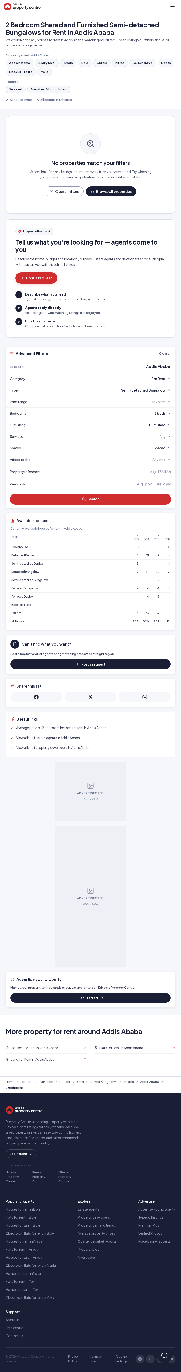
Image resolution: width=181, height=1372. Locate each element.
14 (137, 555)
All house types (21, 99)
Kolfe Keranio (143, 63)
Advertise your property (156, 1209)
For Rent (27, 1082)
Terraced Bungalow (24, 588)
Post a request (39, 277)
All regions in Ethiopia (56, 99)
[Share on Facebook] (36, 697)
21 (147, 555)
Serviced (15, 89)
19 (168, 621)
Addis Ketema (19, 63)
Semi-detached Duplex (27, 563)
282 (156, 621)
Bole (84, 63)
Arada (68, 63)
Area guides (87, 1257)
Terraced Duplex (22, 596)
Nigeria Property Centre (12, 1176)
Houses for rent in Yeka (23, 1273)
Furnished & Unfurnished (49, 89)
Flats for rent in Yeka (21, 1281)
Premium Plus (148, 1225)
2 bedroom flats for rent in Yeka (30, 1297)
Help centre (14, 1328)
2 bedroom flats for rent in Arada (31, 1265)
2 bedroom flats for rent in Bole (30, 1233)
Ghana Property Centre (65, 1176)
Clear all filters (67, 191)
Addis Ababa (149, 1082)
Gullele (102, 63)
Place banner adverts (154, 1241)
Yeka (44, 72)
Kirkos (119, 63)
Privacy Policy (73, 1359)
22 (157, 572)
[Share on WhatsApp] (145, 697)
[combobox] (101, 366)
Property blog (89, 1249)
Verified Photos (150, 1233)
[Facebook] (140, 1359)
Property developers (94, 1217)
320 (146, 621)
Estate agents (88, 1209)
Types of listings (150, 1217)
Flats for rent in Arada (22, 1249)
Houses (65, 1082)
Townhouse (19, 547)
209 (136, 621)
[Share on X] (90, 697)
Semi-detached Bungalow (29, 580)
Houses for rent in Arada (24, 1241)
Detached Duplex (22, 555)
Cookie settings (121, 1359)
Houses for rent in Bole (23, 1209)
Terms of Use (96, 1359)
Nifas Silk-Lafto (21, 72)
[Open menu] (172, 6)
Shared (128, 1082)
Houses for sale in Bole (23, 1225)
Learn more (18, 1154)
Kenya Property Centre (38, 1176)
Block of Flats (21, 605)
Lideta (166, 63)
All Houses (18, 621)
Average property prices (96, 1233)
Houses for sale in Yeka (23, 1289)
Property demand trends (97, 1225)
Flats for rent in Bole (21, 1217)
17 (147, 572)
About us (13, 1319)
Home (10, 1082)
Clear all (165, 353)
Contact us (14, 1336)
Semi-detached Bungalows (97, 1082)
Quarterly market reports (97, 1241)
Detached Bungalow (25, 572)
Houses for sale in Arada (24, 1257)
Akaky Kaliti (46, 63)
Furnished (46, 1082)
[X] (150, 1359)
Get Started (88, 998)
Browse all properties (114, 191)
